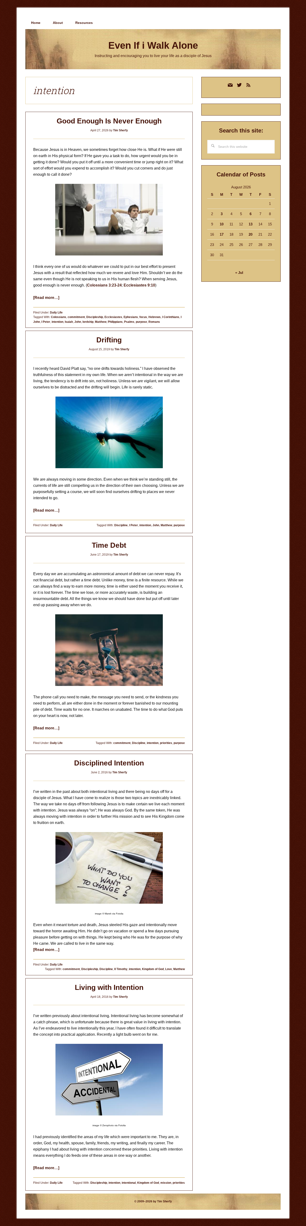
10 (222, 224)
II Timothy (120, 969)
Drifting (109, 340)
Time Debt (109, 545)
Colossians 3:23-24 (104, 285)
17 (222, 234)
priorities (166, 743)
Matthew (100, 322)
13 (250, 224)
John (77, 322)
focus (143, 317)
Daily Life (56, 312)
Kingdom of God (153, 969)
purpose (141, 322)
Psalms (129, 322)
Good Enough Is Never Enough (109, 121)
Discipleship (94, 317)
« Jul (239, 273)
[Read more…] (46, 298)
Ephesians (131, 317)
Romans (154, 322)
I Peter (45, 322)
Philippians (115, 322)
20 (250, 234)
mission (165, 1182)
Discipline (121, 525)
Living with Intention (109, 987)
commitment (76, 317)
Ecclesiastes (113, 317)
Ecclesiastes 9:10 (139, 285)
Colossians (58, 317)
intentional (129, 1182)
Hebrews (154, 317)
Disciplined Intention (109, 763)
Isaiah (69, 322)
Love (168, 969)
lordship (87, 322)
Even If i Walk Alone (153, 45)
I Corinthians (170, 317)
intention (57, 322)
